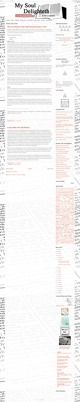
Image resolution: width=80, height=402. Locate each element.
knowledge (71, 212)
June (60, 259)
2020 (58, 269)
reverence (72, 226)
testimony (59, 234)
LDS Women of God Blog (62, 359)
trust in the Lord (70, 241)
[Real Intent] (65, 45)
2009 (58, 292)
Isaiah (72, 189)
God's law (58, 188)
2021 (58, 267)
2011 (58, 288)
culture (72, 201)
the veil (67, 240)
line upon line (63, 213)
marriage (61, 215)
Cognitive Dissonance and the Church (64, 137)
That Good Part (60, 373)
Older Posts (50, 168)
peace (72, 220)
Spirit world (69, 193)
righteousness (60, 228)
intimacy (70, 211)
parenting (63, 220)
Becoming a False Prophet (61, 174)
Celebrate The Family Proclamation (63, 357)
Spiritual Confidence (61, 360)
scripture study (59, 229)
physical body (64, 221)
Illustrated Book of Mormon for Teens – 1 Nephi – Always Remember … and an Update (64, 375)
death (57, 203)
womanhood (68, 242)
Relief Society (71, 192)
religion (72, 224)
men (70, 215)
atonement (67, 197)
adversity (72, 195)
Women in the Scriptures (62, 366)
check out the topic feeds (65, 39)
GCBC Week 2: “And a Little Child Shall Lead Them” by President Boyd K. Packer (64, 118)
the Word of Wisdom (68, 238)
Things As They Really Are (61, 172)
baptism (72, 197)
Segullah (59, 352)
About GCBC (49, 20)
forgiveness (71, 206)
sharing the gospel (69, 230)
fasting (62, 206)
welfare (59, 242)
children (71, 199)
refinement (67, 224)
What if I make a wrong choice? (62, 145)
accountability (65, 195)
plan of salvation (70, 221)
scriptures (66, 229)
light (59, 213)
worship (72, 242)
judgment (58, 212)
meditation (66, 215)
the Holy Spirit (66, 236)
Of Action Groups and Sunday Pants (63, 132)
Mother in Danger (59, 134)
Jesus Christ (59, 191)
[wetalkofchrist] (69, 305)
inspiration (66, 211)
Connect (43, 20)
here (63, 66)
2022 (58, 255)
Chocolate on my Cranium (62, 356)
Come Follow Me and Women (18, 127)
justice (61, 212)
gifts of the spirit (65, 208)
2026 (58, 249)
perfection (58, 221)
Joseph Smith (64, 191)
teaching (68, 232)
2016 (58, 278)
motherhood (65, 217)
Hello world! (59, 370)
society (61, 232)
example (69, 204)
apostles (62, 197)
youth (57, 244)
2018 (58, 274)
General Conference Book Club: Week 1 (64, 111)
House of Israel (67, 189)
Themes (17, 20)
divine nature (60, 203)
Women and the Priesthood (61, 160)
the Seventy (61, 238)
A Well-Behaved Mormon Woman (64, 382)
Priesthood (64, 192)
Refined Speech (59, 177)
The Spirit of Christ (60, 364)
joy (73, 211)
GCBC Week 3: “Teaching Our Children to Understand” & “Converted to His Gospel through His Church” (64, 125)
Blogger (42, 399)
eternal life (60, 204)
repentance (58, 226)
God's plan (63, 188)
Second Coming (63, 193)
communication (59, 200)
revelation (66, 226)
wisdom (63, 242)
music (73, 217)
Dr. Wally (59, 369)
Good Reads (30, 20)
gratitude (63, 209)
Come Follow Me (16, 164)
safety (70, 227)
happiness (69, 209)
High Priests (58, 189)
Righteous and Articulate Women (63, 147)
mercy (72, 215)
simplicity (58, 232)
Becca (14, 120)
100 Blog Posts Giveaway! (61, 114)
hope (73, 209)
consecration (63, 201)
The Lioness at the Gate (62, 363)
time (59, 241)
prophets (62, 224)
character (58, 198)
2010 (58, 290)
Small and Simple (60, 384)
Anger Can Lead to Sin (60, 149)
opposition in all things (66, 218)
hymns (61, 211)
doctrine (65, 203)
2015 (58, 280)
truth (57, 242)
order (72, 218)
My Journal (23, 20)
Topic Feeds (37, 20)
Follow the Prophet (60, 170)
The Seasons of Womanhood (62, 153)
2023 (58, 253)
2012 (58, 286)
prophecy (58, 224)
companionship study (69, 200)
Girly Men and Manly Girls (61, 164)
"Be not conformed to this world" (63, 379)
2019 (58, 271)
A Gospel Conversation (60, 157)
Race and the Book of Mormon (62, 151)
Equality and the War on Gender (62, 129)
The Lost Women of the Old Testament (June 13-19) (26, 27)
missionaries (58, 217)
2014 (58, 282)
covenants (69, 201)
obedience (58, 218)
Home (8, 20)
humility (58, 211)
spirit (65, 232)
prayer (57, 222)
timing (61, 241)
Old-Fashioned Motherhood (63, 378)
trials (64, 241)
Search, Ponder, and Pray (61, 139)
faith (72, 205)
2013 (58, 284)
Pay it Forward (59, 155)
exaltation (65, 204)
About (12, 20)
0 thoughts (19, 120)
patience (68, 220)
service (61, 230)
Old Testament (59, 192)
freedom (57, 208)
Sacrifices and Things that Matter (63, 176)
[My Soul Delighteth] (65, 98)
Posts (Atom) (14, 171)
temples (72, 232)
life (56, 213)
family (58, 206)
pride (61, 222)
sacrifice (67, 227)
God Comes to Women (61, 367)
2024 (58, 251)
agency (58, 197)
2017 (58, 276)
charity (64, 198)
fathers (66, 206)
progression (71, 222)
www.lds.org (58, 87)
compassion (58, 201)
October (60, 257)
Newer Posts (9, 168)
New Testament (71, 191)
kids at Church (65, 212)
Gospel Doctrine (70, 188)
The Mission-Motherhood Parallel (63, 168)
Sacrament (58, 193)
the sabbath (63, 240)
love (68, 213)
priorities (65, 222)
